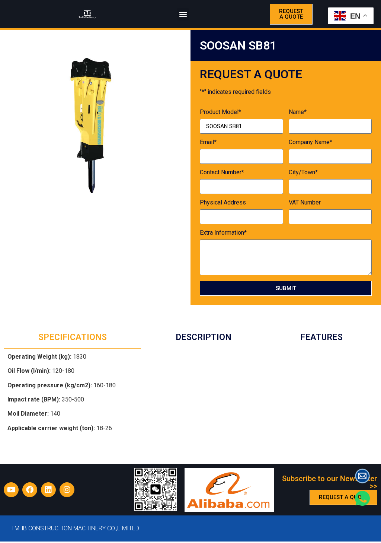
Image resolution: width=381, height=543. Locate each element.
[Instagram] (67, 489)
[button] (183, 14)
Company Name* (310, 142)
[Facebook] (29, 489)
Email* (208, 142)
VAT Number (305, 203)
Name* (298, 112)
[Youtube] (11, 489)
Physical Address (223, 203)
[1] (95, 125)
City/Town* (303, 172)
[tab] (72, 338)
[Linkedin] (48, 489)
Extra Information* (223, 233)
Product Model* (220, 112)
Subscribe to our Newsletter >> (329, 482)
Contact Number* (222, 172)
